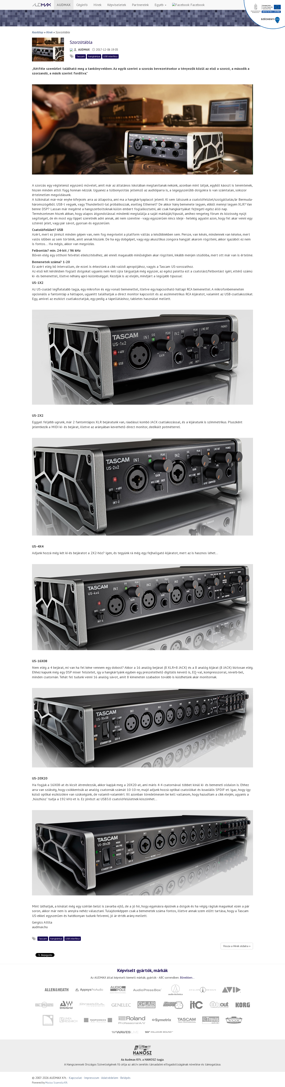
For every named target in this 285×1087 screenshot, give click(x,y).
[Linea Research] (68, 1020)
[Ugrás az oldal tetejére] (277, 1079)
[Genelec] (121, 1004)
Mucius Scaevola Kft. (56, 1082)
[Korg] (243, 1004)
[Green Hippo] (173, 1004)
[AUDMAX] (41, 5)
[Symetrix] (161, 1020)
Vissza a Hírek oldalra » (236, 946)
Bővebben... (187, 977)
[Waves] (125, 1031)
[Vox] (234, 1020)
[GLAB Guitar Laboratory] (147, 1004)
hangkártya (94, 56)
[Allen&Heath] (56, 989)
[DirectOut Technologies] (92, 1004)
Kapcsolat (75, 1078)
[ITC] (196, 1004)
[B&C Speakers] (44, 1004)
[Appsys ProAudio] (89, 989)
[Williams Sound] (159, 1031)
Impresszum (91, 1078)
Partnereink (140, 5)
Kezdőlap (37, 32)
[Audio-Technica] (175, 989)
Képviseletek (116, 5)
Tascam (80, 56)
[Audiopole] (118, 989)
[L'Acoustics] (48, 1020)
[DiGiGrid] (66, 1004)
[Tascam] (187, 1020)
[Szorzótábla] (48, 49)
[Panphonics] (98, 1020)
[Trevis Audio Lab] (211, 1020)
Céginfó (82, 5)
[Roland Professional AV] (132, 1020)
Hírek (97, 5)
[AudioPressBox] (147, 989)
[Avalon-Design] (202, 989)
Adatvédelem (109, 1078)
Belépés (125, 1078)
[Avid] (231, 989)
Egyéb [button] (159, 5)
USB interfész (110, 56)
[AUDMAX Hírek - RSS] (71, 49)
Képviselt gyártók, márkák (142, 970)
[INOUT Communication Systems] (219, 1004)
